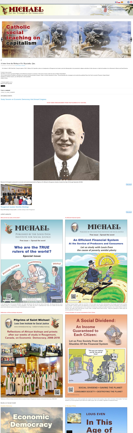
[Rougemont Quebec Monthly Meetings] (16, 218)
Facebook (128, 2)
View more (128, 208)
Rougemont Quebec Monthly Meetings (15, 231)
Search (104, 6)
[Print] (1, 84)
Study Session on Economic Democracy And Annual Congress (23, 124)
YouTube (131, 2)
